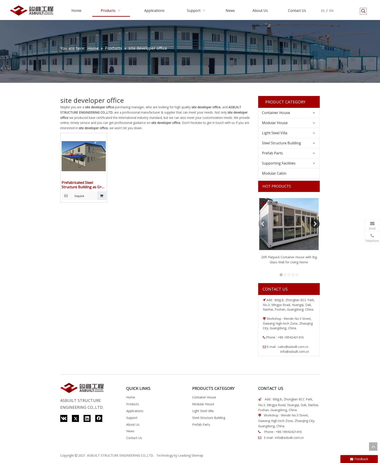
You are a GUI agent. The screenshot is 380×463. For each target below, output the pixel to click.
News (130, 431)
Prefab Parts (272, 153)
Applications (134, 411)
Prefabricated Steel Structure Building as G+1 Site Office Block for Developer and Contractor (83, 184)
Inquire (79, 196)
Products (132, 404)
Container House (276, 112)
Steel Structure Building (281, 143)
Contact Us (134, 438)
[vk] (63, 418)
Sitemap (197, 455)
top (373, 446)
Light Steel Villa (274, 132)
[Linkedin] (87, 418)
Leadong (184, 455)
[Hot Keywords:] (363, 11)
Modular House (275, 122)
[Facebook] (98, 418)
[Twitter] (75, 418)
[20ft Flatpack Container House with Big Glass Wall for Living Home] (289, 223)
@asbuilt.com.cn (296, 347)
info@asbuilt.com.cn (289, 438)
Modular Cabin (274, 173)
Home (130, 397)
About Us (132, 424)
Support (131, 418)
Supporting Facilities (279, 163)
